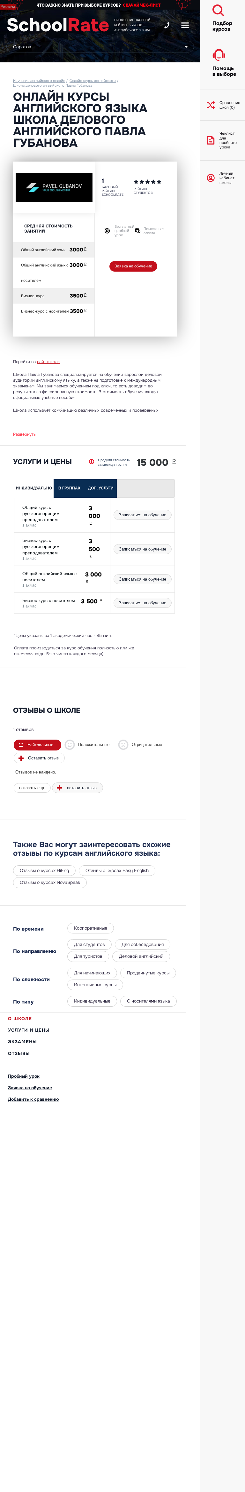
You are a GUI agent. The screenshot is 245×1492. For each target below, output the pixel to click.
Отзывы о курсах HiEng (44, 870)
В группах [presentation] (69, 488)
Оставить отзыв (43, 758)
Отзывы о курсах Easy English (117, 870)
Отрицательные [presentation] (147, 744)
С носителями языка (148, 1001)
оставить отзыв (82, 787)
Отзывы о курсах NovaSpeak (50, 882)
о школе (20, 1018)
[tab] (34, 488)
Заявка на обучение (133, 266)
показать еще (32, 788)
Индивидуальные (92, 1001)
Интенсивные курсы (95, 985)
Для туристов (88, 956)
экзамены (22, 1041)
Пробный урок (24, 1076)
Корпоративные (90, 928)
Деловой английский (141, 956)
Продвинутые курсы (148, 973)
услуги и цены (29, 1030)
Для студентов (89, 944)
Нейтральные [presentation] (40, 744)
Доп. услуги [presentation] (101, 488)
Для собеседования (143, 944)
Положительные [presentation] (93, 744)
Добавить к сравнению (33, 1099)
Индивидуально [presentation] (34, 488)
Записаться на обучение (142, 514)
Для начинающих (92, 973)
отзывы (19, 1053)
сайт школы (48, 361)
